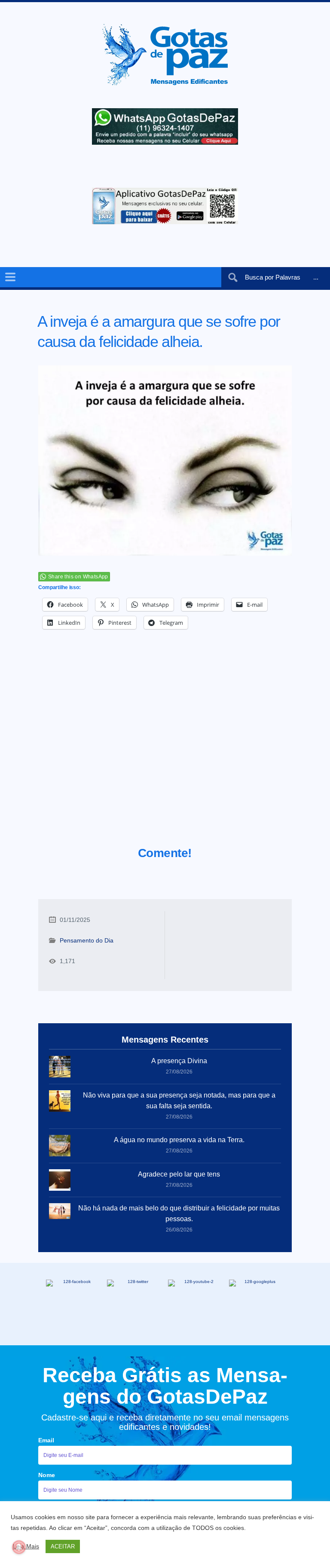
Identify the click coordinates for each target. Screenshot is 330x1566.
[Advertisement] (165, 748)
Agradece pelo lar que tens (179, 1174)
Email (46, 1440)
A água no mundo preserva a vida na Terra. (179, 1139)
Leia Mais (26, 1546)
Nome (46, 1475)
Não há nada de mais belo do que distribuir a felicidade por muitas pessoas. (179, 1213)
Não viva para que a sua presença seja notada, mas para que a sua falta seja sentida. (179, 1101)
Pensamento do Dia (86, 940)
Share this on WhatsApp (78, 577)
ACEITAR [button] (63, 1546)
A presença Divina (179, 1060)
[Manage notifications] (19, 1547)
